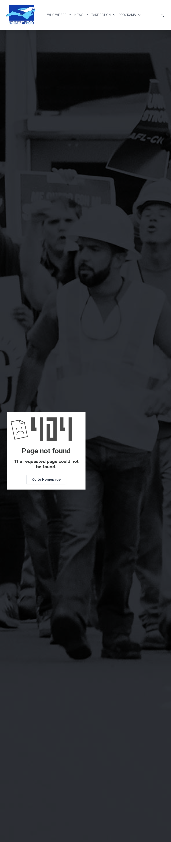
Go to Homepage (46, 480)
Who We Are (56, 15)
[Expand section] (70, 15)
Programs (127, 15)
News (78, 15)
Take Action (101, 15)
